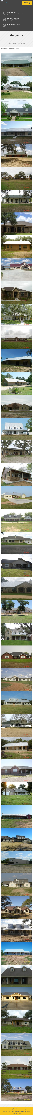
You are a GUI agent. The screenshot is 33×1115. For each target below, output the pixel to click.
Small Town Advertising (19, 1109)
